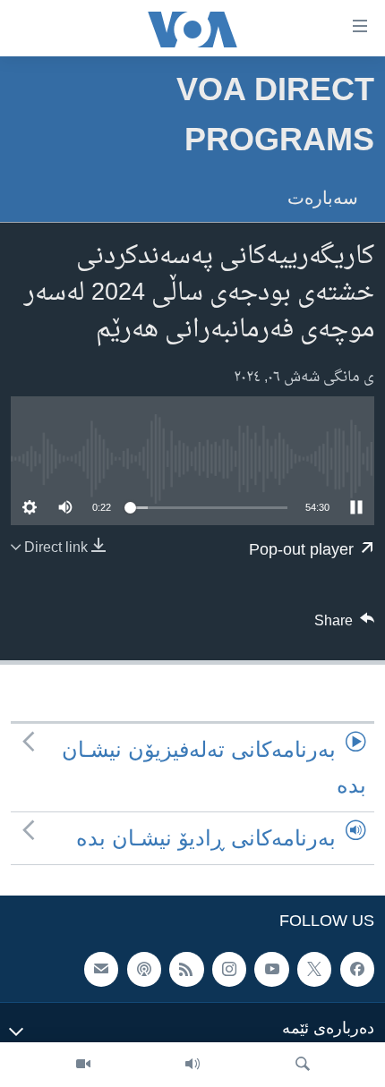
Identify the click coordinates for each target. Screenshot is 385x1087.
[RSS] (186, 970)
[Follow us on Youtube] (271, 970)
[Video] (83, 1064)
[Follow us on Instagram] (229, 970)
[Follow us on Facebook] (357, 970)
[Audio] (192, 1064)
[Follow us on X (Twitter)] (314, 970)
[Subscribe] (101, 970)
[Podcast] (144, 970)
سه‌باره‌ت (322, 198)
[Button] (344, 625)
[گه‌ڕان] (302, 1064)
